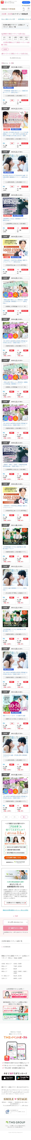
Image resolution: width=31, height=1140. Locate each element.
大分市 (5, 49)
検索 (24, 10)
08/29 (15, 38)
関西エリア (4, 971)
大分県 (20, 978)
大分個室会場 (6, 946)
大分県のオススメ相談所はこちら (15, 902)
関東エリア (4, 966)
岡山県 (15, 975)
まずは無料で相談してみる (13, 857)
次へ (24, 817)
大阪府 (24, 971)
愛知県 (15, 968)
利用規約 (10, 1102)
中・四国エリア (5, 975)
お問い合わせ (25, 1105)
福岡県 (15, 978)
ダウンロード (26, 2)
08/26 (10, 38)
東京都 (20, 966)
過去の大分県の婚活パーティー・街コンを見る (15, 910)
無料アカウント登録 (17, 928)
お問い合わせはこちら (16, 922)
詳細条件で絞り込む (16, 57)
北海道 (15, 963)
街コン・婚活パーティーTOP (8, 19)
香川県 (20, 975)
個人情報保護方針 (14, 1103)
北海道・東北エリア (7, 963)
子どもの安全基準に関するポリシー (11, 1105)
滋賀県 (15, 971)
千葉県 (15, 966)
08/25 (4, 38)
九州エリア (4, 978)
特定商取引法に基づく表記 (21, 1102)
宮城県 (20, 963)
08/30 (21, 38)
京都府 (20, 971)
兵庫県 (15, 973)
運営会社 (4, 1102)
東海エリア (4, 968)
